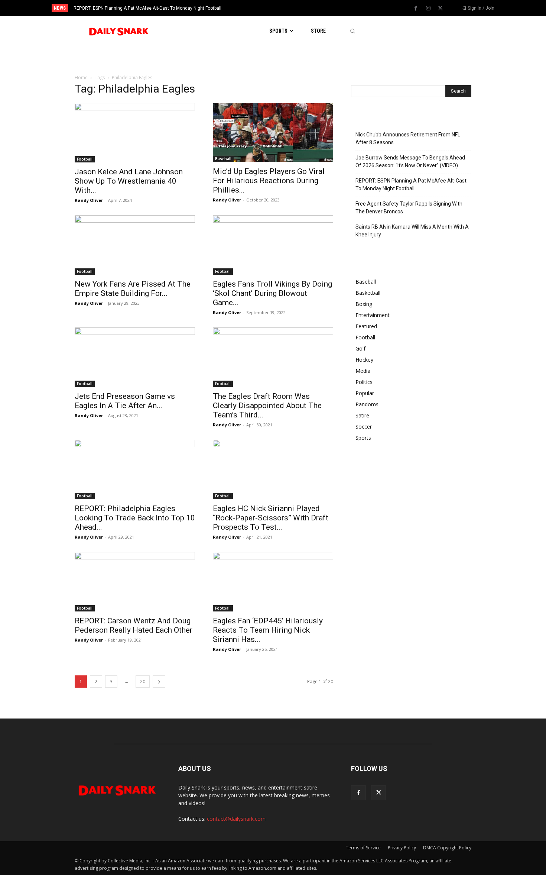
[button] (352, 31)
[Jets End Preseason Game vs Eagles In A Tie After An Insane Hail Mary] (135, 357)
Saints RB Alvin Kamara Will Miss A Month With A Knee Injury (412, 231)
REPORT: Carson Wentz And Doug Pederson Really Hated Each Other (133, 625)
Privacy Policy (402, 848)
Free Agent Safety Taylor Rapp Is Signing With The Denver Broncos (408, 207)
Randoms (366, 404)
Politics (364, 381)
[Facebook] (416, 8)
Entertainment (372, 315)
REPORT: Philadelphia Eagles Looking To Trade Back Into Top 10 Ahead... (135, 518)
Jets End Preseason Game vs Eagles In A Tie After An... (125, 401)
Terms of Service (363, 848)
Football (84, 159)
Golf (360, 348)
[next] (297, 8)
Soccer (363, 426)
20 (142, 681)
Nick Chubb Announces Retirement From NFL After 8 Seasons (407, 138)
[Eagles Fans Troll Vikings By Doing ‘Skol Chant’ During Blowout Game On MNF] (273, 245)
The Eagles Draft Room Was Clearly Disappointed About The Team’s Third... (267, 405)
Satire (362, 415)
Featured (366, 326)
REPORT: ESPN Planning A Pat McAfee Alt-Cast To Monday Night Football (147, 8)
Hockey (364, 359)
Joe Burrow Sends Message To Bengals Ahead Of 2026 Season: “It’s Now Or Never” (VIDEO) (410, 161)
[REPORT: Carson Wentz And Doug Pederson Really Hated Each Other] (135, 581)
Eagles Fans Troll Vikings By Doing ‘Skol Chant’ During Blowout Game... (272, 293)
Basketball (367, 292)
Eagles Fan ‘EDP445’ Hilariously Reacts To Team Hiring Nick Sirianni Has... (268, 630)
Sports (363, 437)
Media (362, 370)
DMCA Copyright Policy (447, 848)
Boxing (363, 303)
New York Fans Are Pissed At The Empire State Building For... (133, 289)
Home (81, 77)
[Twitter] (440, 8)
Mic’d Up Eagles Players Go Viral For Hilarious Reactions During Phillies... (269, 180)
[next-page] (159, 681)
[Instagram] (428, 8)
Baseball (223, 158)
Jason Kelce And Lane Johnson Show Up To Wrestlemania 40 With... (129, 181)
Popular (364, 393)
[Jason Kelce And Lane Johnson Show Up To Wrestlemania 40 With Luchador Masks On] (135, 132)
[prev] (285, 8)
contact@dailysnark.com (236, 818)
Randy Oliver (89, 200)
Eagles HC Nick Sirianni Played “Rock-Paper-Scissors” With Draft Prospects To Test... (270, 518)
